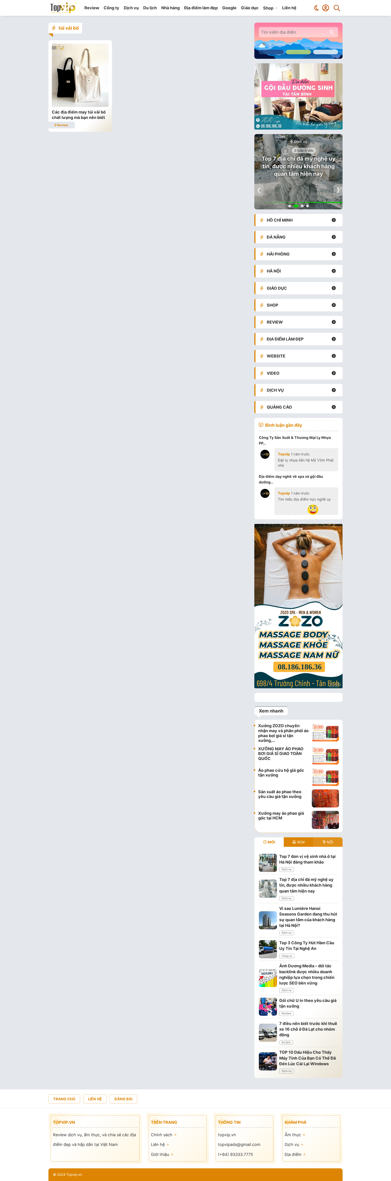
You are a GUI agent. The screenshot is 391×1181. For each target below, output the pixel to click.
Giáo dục (250, 7)
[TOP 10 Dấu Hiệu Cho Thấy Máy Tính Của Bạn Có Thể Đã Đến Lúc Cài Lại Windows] (268, 1061)
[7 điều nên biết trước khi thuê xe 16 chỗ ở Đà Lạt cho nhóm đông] (268, 1033)
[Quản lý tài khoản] (325, 8)
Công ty (111, 7)
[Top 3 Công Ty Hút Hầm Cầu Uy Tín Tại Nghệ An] (268, 949)
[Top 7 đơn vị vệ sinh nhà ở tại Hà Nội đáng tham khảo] (268, 863)
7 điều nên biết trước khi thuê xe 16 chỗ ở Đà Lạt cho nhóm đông (308, 1029)
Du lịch (150, 7)
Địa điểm (294, 1154)
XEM (300, 842)
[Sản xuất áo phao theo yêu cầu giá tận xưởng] (325, 798)
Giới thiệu (160, 1154)
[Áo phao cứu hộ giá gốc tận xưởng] (325, 777)
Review (91, 7)
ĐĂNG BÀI (123, 1099)
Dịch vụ (131, 7)
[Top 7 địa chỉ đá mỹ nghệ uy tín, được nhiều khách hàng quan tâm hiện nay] (268, 889)
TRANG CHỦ (64, 1099)
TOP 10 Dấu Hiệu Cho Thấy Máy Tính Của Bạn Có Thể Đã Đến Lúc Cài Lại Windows (307, 1058)
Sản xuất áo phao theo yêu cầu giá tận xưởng (279, 794)
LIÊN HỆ (95, 1099)
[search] (331, 32)
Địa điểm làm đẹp (201, 7)
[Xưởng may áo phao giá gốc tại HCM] (325, 820)
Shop (268, 8)
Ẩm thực (293, 1134)
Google (229, 7)
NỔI (329, 842)
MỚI (271, 842)
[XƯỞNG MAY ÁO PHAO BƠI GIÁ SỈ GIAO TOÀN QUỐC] (325, 755)
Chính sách (162, 1134)
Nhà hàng (170, 7)
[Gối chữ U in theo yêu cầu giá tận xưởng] (268, 1007)
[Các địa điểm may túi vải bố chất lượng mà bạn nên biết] (80, 105)
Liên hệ (289, 7)
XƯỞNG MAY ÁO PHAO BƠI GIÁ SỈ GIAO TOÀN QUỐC (280, 753)
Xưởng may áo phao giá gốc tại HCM (281, 816)
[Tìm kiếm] (337, 8)
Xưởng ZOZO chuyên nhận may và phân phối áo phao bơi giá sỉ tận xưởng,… (283, 733)
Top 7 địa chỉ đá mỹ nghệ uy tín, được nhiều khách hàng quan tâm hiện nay (298, 166)
